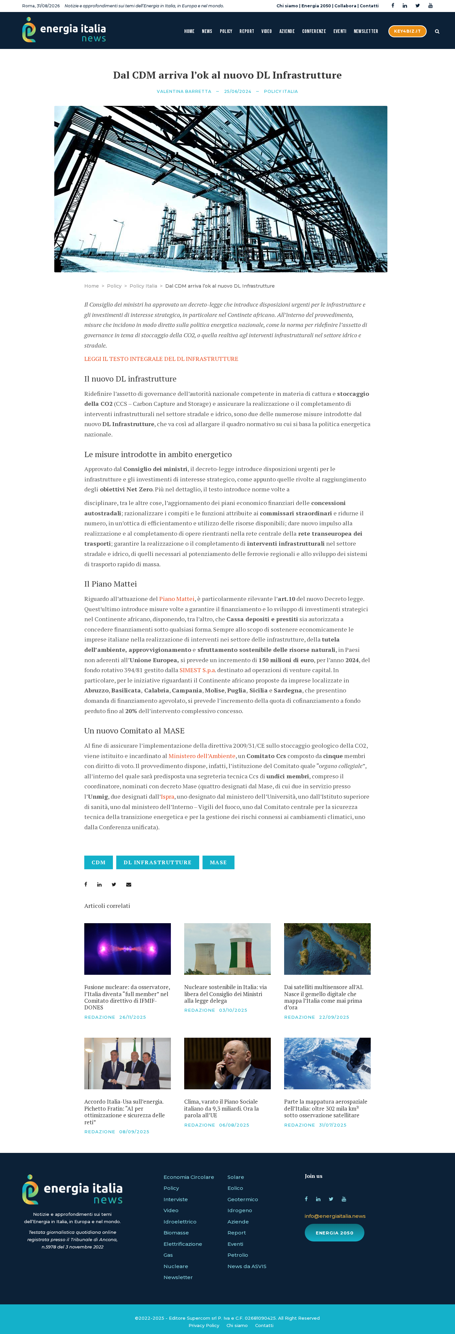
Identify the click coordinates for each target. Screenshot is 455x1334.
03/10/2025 (233, 1010)
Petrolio (238, 1255)
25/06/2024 (237, 91)
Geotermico (243, 1199)
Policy (226, 31)
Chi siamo (287, 5)
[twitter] (417, 5)
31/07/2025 (333, 1125)
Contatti (369, 5)
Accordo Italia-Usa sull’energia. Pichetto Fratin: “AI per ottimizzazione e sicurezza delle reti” (124, 1112)
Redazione (99, 1017)
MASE (218, 862)
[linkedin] (405, 5)
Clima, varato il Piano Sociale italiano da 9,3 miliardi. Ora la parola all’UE (221, 1108)
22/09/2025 (334, 1017)
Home (189, 31)
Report (246, 31)
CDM (99, 862)
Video (266, 31)
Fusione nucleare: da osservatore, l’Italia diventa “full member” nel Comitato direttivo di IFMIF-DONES (127, 997)
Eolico (235, 1188)
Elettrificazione (183, 1244)
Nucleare (176, 1266)
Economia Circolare (189, 1177)
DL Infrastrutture (158, 862)
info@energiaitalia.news (335, 1216)
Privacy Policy (204, 1325)
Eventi (339, 31)
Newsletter (366, 31)
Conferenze (314, 31)
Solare (236, 1177)
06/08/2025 (234, 1125)
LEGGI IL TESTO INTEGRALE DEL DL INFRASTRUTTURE (161, 359)
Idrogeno (240, 1210)
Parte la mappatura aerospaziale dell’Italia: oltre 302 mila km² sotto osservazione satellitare (325, 1108)
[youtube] (430, 5)
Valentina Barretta (184, 91)
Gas (168, 1255)
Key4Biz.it (407, 31)
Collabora (345, 5)
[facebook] (392, 5)
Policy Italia (281, 91)
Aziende (287, 31)
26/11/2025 (132, 1017)
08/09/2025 (134, 1131)
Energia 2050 (316, 5)
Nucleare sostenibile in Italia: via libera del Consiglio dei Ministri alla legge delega (225, 993)
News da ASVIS (247, 1266)
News (207, 31)
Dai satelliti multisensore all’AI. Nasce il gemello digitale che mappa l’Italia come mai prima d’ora (323, 997)
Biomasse (176, 1232)
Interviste (176, 1199)
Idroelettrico (180, 1221)
